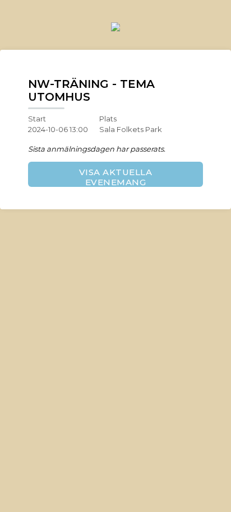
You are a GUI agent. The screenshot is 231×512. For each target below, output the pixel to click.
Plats (108, 119)
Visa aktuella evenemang (116, 177)
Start (37, 119)
